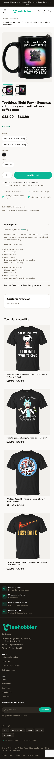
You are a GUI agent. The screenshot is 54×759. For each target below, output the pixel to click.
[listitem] (7, 90)
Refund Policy (7, 755)
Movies (23, 207)
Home (5, 19)
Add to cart (33, 175)
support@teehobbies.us (14, 645)
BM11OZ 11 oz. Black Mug (14, 138)
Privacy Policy (20, 755)
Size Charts (6, 688)
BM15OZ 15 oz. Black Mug (15, 144)
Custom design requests (11, 666)
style (4, 133)
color (5, 150)
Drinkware (14, 19)
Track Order (6, 683)
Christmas (6, 661)
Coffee (22, 230)
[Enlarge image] (47, 36)
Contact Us (6, 697)
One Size (8, 164)
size (4, 160)
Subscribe (45, 710)
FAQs (4, 679)
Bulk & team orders (9, 670)
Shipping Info (7, 692)
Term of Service (33, 755)
